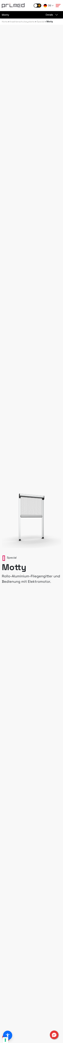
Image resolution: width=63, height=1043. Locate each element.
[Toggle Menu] (58, 5)
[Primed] (13, 5)
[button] (54, 1035)
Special (40, 21)
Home (5, 21)
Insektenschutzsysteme (22, 21)
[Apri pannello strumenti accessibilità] (7, 1035)
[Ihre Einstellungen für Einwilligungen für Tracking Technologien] (5, 1040)
